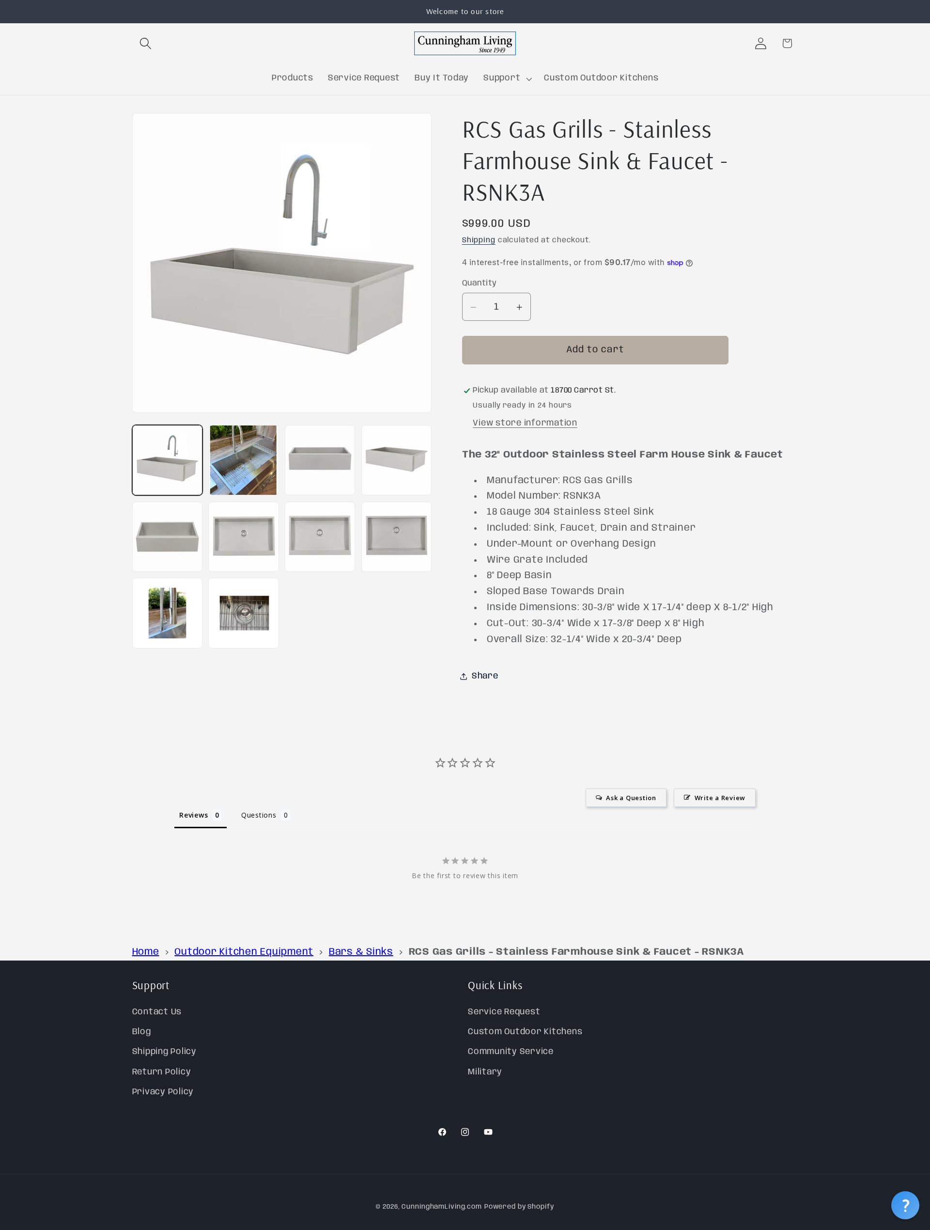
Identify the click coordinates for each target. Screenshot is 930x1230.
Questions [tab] (259, 815)
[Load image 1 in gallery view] (167, 460)
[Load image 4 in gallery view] (396, 460)
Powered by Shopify (519, 1206)
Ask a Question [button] (631, 797)
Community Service (511, 1052)
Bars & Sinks (361, 952)
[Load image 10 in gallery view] (243, 613)
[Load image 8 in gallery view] (396, 537)
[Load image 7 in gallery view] (320, 537)
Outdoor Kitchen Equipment (243, 952)
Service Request (504, 1012)
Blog (141, 1032)
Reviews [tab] (193, 815)
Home (145, 952)
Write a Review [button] (720, 797)
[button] (145, 43)
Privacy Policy (163, 1092)
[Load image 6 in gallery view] (243, 537)
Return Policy (161, 1072)
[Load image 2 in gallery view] (243, 460)
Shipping (479, 241)
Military (485, 1072)
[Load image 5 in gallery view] (167, 537)
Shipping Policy (164, 1052)
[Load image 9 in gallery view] (167, 613)
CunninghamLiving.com (442, 1206)
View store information (525, 423)
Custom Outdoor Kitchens (525, 1032)
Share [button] (485, 676)
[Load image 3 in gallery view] (320, 460)
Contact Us (157, 1012)
